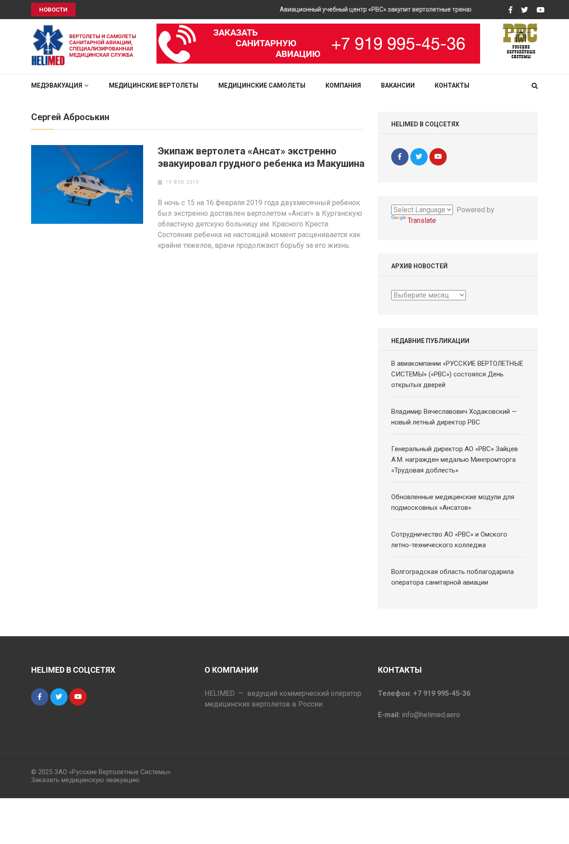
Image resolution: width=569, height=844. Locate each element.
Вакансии (398, 85)
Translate (422, 220)
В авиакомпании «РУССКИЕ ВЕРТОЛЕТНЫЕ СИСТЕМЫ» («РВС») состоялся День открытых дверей (457, 374)
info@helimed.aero (431, 715)
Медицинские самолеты (261, 85)
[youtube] (438, 157)
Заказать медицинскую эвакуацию (85, 780)
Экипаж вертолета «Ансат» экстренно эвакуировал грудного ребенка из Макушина (261, 157)
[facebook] (400, 157)
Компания (343, 85)
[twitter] (419, 157)
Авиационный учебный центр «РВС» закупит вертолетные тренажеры (376, 9)
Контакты (452, 85)
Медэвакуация (56, 85)
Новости (53, 9)
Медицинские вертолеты (153, 85)
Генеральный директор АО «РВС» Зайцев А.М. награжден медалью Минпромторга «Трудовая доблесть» (454, 459)
